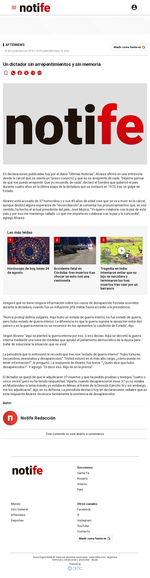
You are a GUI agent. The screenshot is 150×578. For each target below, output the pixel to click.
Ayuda (94, 560)
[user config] (134, 7)
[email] (33, 73)
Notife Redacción (37, 418)
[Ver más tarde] (6, 73)
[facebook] (20, 73)
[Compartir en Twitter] (26, 73)
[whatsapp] (13, 73)
